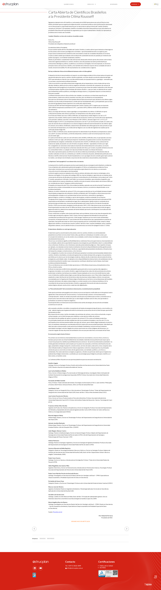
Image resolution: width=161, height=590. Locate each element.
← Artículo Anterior (34, 529)
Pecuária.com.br (57, 512)
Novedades (113, 4)
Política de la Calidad (106, 566)
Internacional (42, 538)
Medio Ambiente (50, 538)
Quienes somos (69, 4)
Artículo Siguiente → (127, 529)
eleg (155, 4)
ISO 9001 (103, 568)
